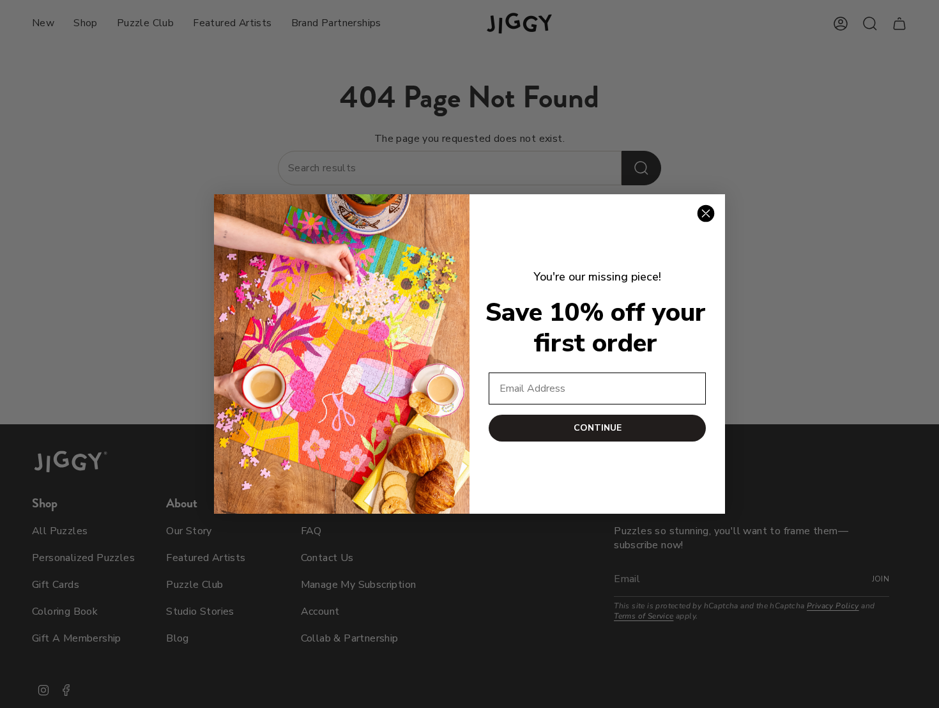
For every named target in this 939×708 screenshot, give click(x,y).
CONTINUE (598, 428)
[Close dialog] (706, 213)
